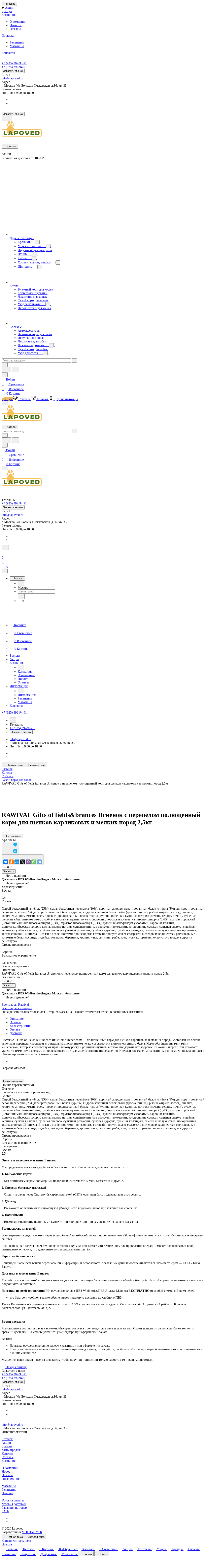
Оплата (15, 1029)
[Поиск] (5, 547)
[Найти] (15, 369)
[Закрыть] (5, 571)
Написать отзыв (13, 1081)
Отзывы (15, 28)
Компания (8, 1460)
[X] (22, 861)
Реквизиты (17, 42)
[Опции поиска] (5, 365)
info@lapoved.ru (12, 78)
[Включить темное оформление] (7, 118)
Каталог (7, 1439)
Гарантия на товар (14, 1507)
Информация (11, 1478)
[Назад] (21, 583)
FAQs (5, 1511)
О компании (18, 21)
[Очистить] (74, 360)
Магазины (17, 46)
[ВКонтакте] (5, 861)
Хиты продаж (11, 1450)
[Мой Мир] (16, 861)
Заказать (8, 871)
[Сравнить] (10, 851)
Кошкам (7, 1453)
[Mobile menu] (5, 468)
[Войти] (3, 552)
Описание (17, 1018)
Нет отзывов (13, 836)
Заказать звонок (13, 70)
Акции (6, 1442)
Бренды (7, 1446)
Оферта (7, 1544)
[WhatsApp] (33, 861)
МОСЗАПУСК (32, 1532)
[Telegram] (39, 861)
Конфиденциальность (16, 1540)
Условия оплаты (13, 1500)
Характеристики (21, 1026)
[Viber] (28, 861)
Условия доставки (14, 1504)
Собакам (7, 1457)
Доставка (16, 1033)
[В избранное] (10, 845)
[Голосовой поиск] (6, 369)
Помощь (7, 1493)
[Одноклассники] (11, 861)
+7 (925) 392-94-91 (14, 63)
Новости (16, 25)
